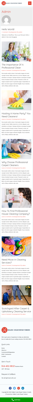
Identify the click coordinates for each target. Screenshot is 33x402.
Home (3, 348)
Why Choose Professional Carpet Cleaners (15, 164)
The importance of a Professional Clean (12, 66)
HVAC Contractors (6, 354)
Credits (29, 392)
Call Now (17, 400)
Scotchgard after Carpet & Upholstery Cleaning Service (16, 310)
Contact (4, 356)
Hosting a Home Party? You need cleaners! (16, 115)
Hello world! (8, 29)
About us (4, 350)
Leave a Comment (6, 70)
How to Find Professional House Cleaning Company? (16, 212)
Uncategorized (12, 32)
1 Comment (5, 32)
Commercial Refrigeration (8, 352)
